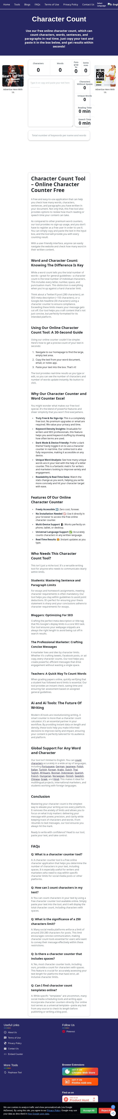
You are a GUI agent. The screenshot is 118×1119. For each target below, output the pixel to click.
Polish (80, 766)
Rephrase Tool (15, 1072)
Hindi (56, 779)
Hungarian (45, 776)
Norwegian (59, 776)
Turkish (43, 769)
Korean (52, 769)
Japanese (71, 766)
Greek (44, 779)
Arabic (60, 769)
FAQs (37, 4)
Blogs (27, 4)
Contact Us (88, 4)
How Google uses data (38, 1113)
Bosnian (55, 772)
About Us (12, 1032)
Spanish (79, 772)
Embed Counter (15, 1054)
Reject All (106, 1110)
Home (6, 4)
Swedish (79, 776)
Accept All (88, 1110)
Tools (17, 4)
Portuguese (48, 766)
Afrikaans (45, 772)
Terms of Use (52, 4)
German (60, 766)
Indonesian (67, 772)
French (35, 776)
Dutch (68, 769)
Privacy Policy (70, 4)
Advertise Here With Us (13, 91)
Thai (75, 769)
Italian (34, 769)
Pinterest (70, 1031)
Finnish (70, 776)
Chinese (35, 779)
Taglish (35, 772)
